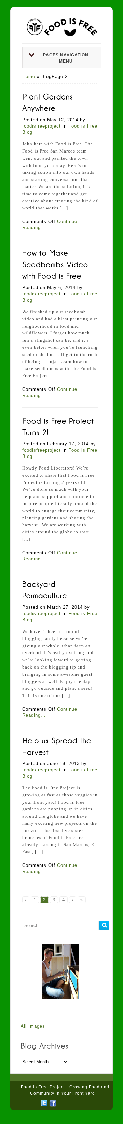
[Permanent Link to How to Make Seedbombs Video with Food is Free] (56, 264)
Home (28, 76)
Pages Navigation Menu (65, 58)
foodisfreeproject (41, 126)
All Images (32, 1026)
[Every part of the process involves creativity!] (60, 971)
